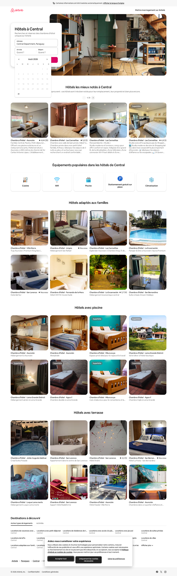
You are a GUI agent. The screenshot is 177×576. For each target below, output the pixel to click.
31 (18, 94)
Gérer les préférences (116, 559)
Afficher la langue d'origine (113, 3)
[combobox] (36, 43)
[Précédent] (84, 98)
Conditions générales (50, 572)
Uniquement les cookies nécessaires (88, 560)
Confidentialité (34, 572)
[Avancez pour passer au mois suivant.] (47, 59)
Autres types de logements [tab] (21, 523)
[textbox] (25, 52)
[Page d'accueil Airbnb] (17, 10)
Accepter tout (61, 559)
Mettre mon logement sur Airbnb (150, 10)
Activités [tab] (40, 523)
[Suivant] (93, 98)
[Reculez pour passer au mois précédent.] (19, 59)
